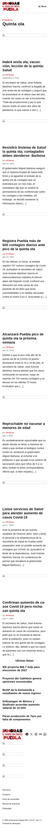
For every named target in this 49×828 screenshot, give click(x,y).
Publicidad (6, 808)
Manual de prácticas (11, 804)
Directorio (6, 790)
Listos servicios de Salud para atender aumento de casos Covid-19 (22, 513)
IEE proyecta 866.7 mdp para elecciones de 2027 (21, 669)
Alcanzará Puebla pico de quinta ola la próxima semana (23, 338)
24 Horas (10, 75)
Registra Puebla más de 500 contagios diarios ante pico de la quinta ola (23, 245)
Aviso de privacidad (10, 799)
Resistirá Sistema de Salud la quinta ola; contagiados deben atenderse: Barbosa (24, 151)
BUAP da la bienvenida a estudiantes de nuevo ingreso (21, 691)
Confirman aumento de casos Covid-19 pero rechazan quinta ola (23, 606)
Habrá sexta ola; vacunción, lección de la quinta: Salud (23, 66)
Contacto (6, 794)
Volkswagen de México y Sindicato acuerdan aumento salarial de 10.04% (21, 704)
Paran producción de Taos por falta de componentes (22, 718)
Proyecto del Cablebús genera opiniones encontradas (21, 680)
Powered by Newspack (11, 823)
